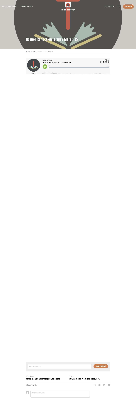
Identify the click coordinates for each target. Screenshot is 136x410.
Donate (128, 6)
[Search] (119, 6)
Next (70, 376)
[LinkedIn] (104, 385)
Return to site (32, 385)
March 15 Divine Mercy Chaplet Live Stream (43, 379)
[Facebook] (95, 385)
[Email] (109, 385)
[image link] (68, 5)
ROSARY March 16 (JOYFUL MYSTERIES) (84, 379)
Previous (30, 376)
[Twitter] (99, 385)
